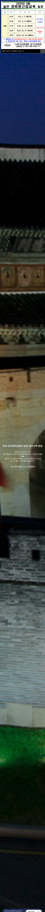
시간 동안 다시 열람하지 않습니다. (13, 51)
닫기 (42, 51)
